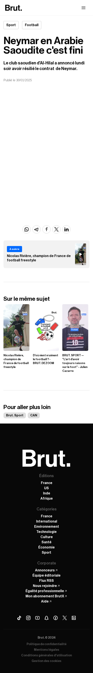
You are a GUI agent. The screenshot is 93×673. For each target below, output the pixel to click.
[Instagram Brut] (28, 618)
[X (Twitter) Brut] (64, 618)
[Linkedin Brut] (73, 618)
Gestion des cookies (46, 661)
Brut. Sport (14, 415)
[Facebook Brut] (55, 618)
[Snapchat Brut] (46, 618)
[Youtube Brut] (37, 618)
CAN (33, 415)
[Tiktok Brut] (19, 618)
